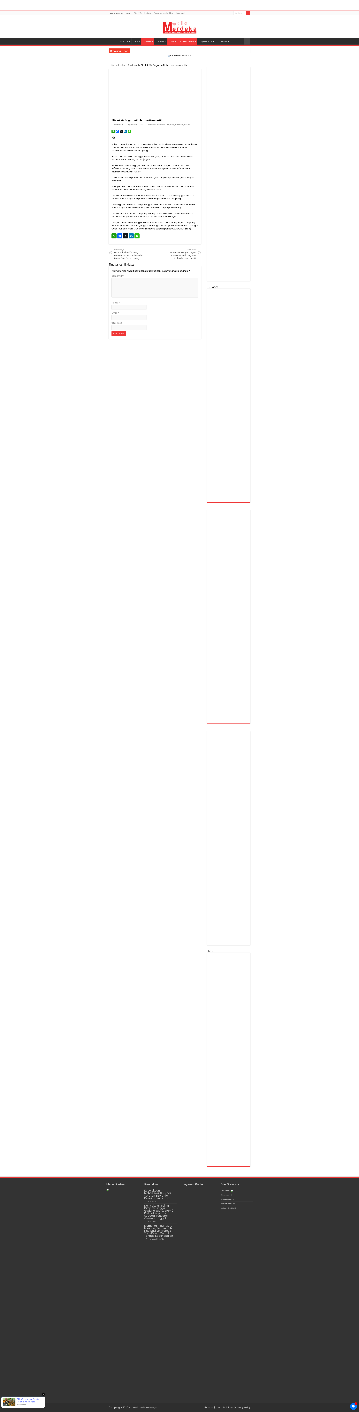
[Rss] (223, 13)
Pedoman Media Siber (163, 13)
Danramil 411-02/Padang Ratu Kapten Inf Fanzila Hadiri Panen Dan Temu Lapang (128, 254)
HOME (112, 41)
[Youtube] (231, 13)
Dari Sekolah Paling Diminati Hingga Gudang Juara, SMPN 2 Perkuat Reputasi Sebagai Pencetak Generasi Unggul (158, 1212)
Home (114, 65)
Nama (115, 302)
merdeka (118, 124)
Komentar (118, 275)
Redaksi (147, 13)
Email (115, 312)
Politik (172, 41)
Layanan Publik (206, 41)
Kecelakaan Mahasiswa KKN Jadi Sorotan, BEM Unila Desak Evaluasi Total (157, 1194)
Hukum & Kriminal (187, 41)
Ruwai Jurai (124, 41)
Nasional (148, 41)
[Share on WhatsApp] (113, 131)
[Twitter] (229, 13)
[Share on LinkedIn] (125, 131)
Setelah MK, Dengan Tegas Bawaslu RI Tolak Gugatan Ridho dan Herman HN (183, 254)
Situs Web (116, 323)
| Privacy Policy (242, 1407)
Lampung (170, 124)
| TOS (217, 1407)
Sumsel (136, 41)
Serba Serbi (223, 41)
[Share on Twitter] (121, 131)
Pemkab (161, 41)
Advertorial (180, 13)
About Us (138, 13)
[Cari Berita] (248, 13)
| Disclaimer (227, 1407)
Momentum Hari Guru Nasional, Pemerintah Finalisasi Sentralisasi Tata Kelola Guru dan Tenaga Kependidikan (158, 1231)
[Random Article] (247, 41)
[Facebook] (226, 13)
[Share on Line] (129, 131)
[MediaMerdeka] (179, 26)
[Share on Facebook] (117, 131)
